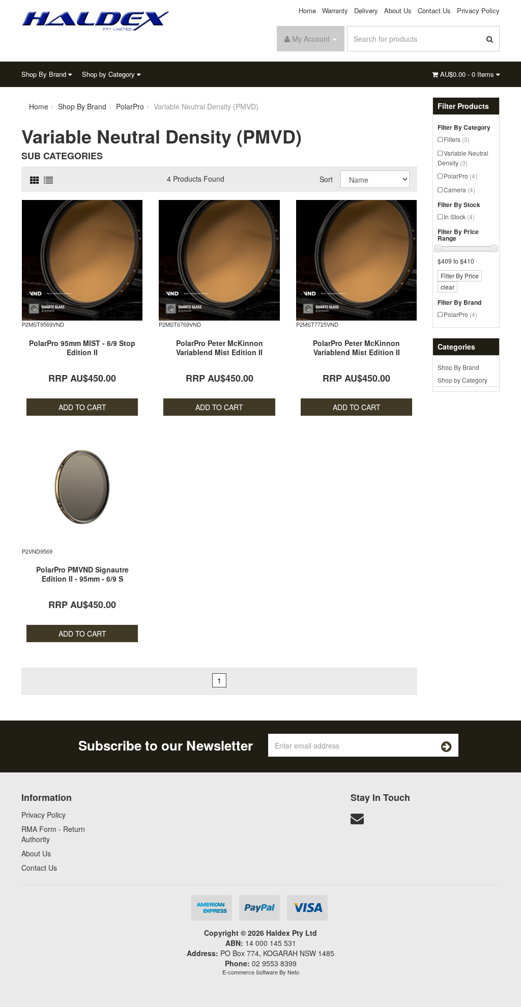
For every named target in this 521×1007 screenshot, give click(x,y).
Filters (457, 139)
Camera (459, 189)
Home (307, 10)
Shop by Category (109, 74)
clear (447, 286)
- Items (468, 74)
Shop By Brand (44, 74)
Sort (326, 179)
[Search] (490, 38)
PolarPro (460, 175)
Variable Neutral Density (463, 158)
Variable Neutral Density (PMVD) (206, 106)
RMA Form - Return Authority (53, 834)
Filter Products (463, 106)
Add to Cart (82, 407)
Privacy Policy (478, 10)
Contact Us (434, 10)
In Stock (459, 216)
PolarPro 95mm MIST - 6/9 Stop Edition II (82, 347)
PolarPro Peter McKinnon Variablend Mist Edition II (219, 347)
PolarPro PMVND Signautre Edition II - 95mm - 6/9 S (82, 574)
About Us (398, 10)
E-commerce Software (250, 972)
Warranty (335, 10)
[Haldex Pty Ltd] (95, 20)
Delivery (366, 10)
